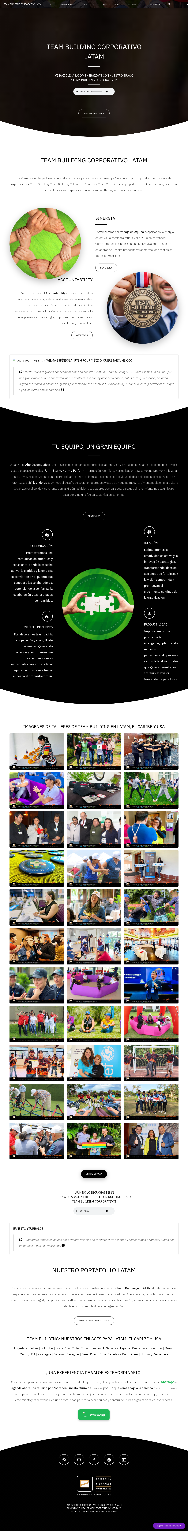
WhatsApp (167, 1382)
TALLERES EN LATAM (94, 113)
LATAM (23, 4)
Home (49, 4)
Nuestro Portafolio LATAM (94, 1320)
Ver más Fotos (94, 1174)
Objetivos (82, 335)
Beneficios (106, 267)
